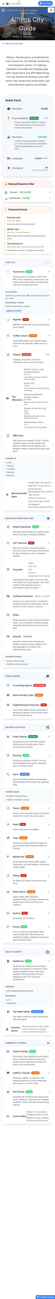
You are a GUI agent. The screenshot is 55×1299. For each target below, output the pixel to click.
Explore (5, 37)
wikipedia (33, 10)
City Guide (28, 37)
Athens (16, 37)
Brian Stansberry (20, 10)
